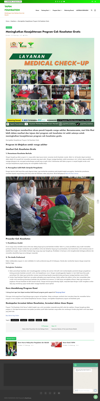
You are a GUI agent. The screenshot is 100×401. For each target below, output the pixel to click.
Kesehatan (8, 27)
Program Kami (57, 10)
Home (37, 10)
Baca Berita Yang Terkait (12, 315)
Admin (8, 35)
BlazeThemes (28, 398)
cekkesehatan (14, 320)
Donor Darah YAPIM (69, 343)
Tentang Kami (45, 10)
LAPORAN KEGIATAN (82, 10)
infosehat (31, 320)
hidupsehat (23, 320)
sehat (45, 320)
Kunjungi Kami (60, 292)
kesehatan (38, 320)
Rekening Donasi (69, 10)
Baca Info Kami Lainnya (71, 173)
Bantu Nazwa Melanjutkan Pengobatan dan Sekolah (33, 343)
